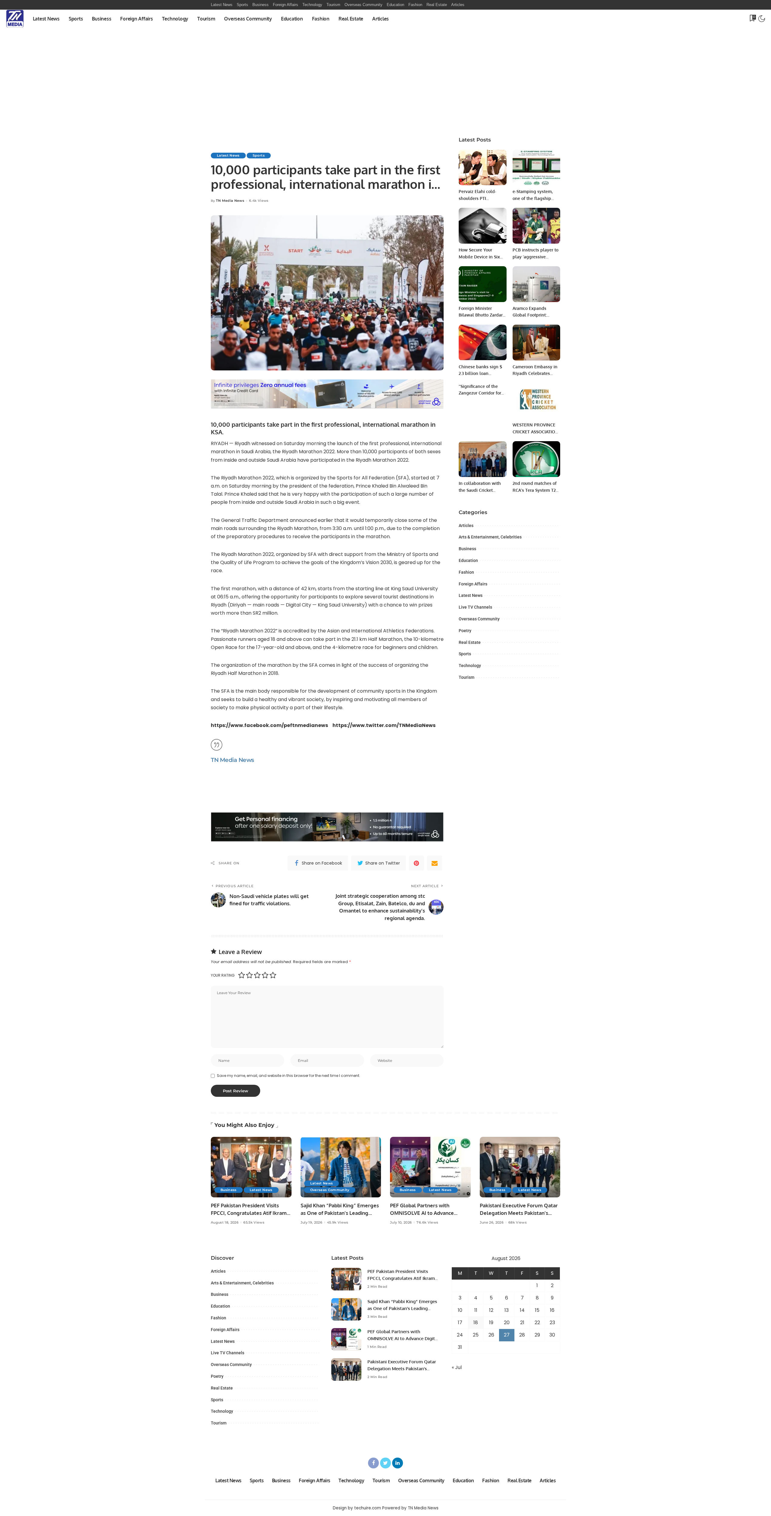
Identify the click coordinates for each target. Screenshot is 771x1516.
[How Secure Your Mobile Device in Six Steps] (482, 226)
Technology (470, 665)
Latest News (228, 155)
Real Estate (470, 642)
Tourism (466, 677)
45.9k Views (337, 1222)
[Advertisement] (385, 85)
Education (468, 560)
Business (467, 548)
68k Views (517, 1222)
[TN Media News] (15, 19)
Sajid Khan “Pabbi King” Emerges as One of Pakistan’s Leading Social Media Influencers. (340, 1212)
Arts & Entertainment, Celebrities (490, 537)
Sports (259, 155)
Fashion (466, 572)
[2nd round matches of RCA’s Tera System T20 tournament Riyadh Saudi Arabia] (536, 459)
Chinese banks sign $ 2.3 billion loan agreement (480, 373)
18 (475, 1322)
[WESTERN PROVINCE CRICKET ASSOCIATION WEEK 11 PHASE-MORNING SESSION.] (536, 401)
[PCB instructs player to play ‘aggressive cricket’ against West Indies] (536, 226)
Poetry (465, 630)
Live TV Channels (475, 607)
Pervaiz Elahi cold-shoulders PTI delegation (477, 198)
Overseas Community (479, 618)
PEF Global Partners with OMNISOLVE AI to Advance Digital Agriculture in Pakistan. (426, 1212)
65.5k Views (253, 1222)
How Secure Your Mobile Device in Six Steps (479, 256)
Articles (466, 525)
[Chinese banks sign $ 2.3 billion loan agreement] (482, 342)
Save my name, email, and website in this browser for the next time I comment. (288, 1075)
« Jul (457, 1367)
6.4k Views (258, 200)
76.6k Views (427, 1222)
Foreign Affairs (473, 584)
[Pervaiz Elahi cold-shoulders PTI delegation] (482, 168)
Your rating (223, 975)
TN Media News (230, 200)
